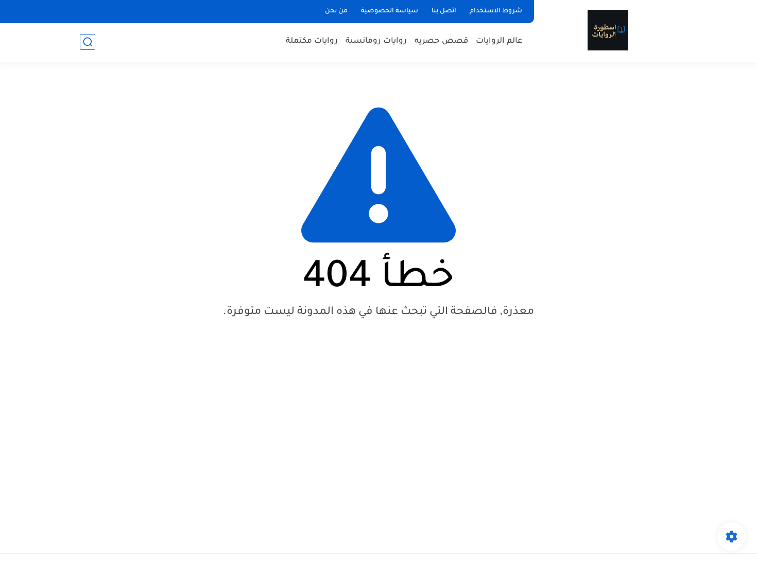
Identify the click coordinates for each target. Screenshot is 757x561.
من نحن (336, 11)
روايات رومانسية (376, 41)
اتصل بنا (444, 11)
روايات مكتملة (312, 41)
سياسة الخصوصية (389, 11)
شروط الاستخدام (496, 11)
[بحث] (87, 42)
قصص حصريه (441, 41)
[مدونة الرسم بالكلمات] (608, 30)
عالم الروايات (499, 41)
